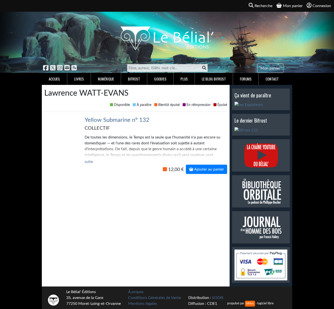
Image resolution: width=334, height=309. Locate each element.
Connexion (321, 6)
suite (89, 162)
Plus (184, 78)
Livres (79, 78)
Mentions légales (142, 304)
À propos (136, 292)
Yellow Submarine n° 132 (117, 120)
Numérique (106, 78)
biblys (250, 303)
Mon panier (270, 68)
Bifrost (134, 78)
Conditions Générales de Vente (154, 298)
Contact (272, 78)
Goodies (160, 78)
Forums (246, 78)
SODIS (217, 298)
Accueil (54, 78)
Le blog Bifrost (214, 78)
